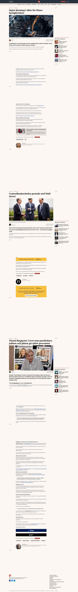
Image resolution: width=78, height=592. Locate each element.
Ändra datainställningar (53, 588)
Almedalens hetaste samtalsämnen (27, 482)
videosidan (16, 383)
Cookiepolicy (51, 580)
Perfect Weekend (53, 4)
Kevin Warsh (25, 275)
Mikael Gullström (24, 544)
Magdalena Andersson (29, 443)
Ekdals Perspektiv (26, 540)
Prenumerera (63, 1)
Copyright (50, 578)
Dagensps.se (11, 191)
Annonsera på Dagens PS (53, 583)
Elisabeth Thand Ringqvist (35, 540)
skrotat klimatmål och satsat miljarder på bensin (37, 474)
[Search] (66, 1)
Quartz (31, 120)
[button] (31, 530)
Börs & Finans (28, 4)
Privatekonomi (34, 4)
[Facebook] (10, 580)
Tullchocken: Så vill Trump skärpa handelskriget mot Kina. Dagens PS (30, 84)
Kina (25, 139)
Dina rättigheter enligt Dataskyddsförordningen (56, 581)
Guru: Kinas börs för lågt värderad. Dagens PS (26, 115)
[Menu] (68, 1)
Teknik (38, 4)
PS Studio (59, 4)
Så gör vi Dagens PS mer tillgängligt (55, 587)
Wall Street (31, 275)
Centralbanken (18, 275)
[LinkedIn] (14, 580)
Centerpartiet (18, 540)
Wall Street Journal (40, 105)
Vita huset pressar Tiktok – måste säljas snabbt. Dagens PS (29, 71)
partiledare (43, 540)
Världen (24, 4)
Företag (42, 4)
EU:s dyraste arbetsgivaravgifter (25, 468)
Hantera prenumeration (53, 575)
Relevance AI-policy (52, 582)
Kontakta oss (51, 577)
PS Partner (51, 586)
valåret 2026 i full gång (35, 523)
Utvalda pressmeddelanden (53, 576)
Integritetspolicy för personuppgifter (55, 579)
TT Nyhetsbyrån (24, 279)
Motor (46, 4)
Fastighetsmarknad (19, 139)
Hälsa (49, 4)
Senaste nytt (19, 4)
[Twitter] (12, 580)
